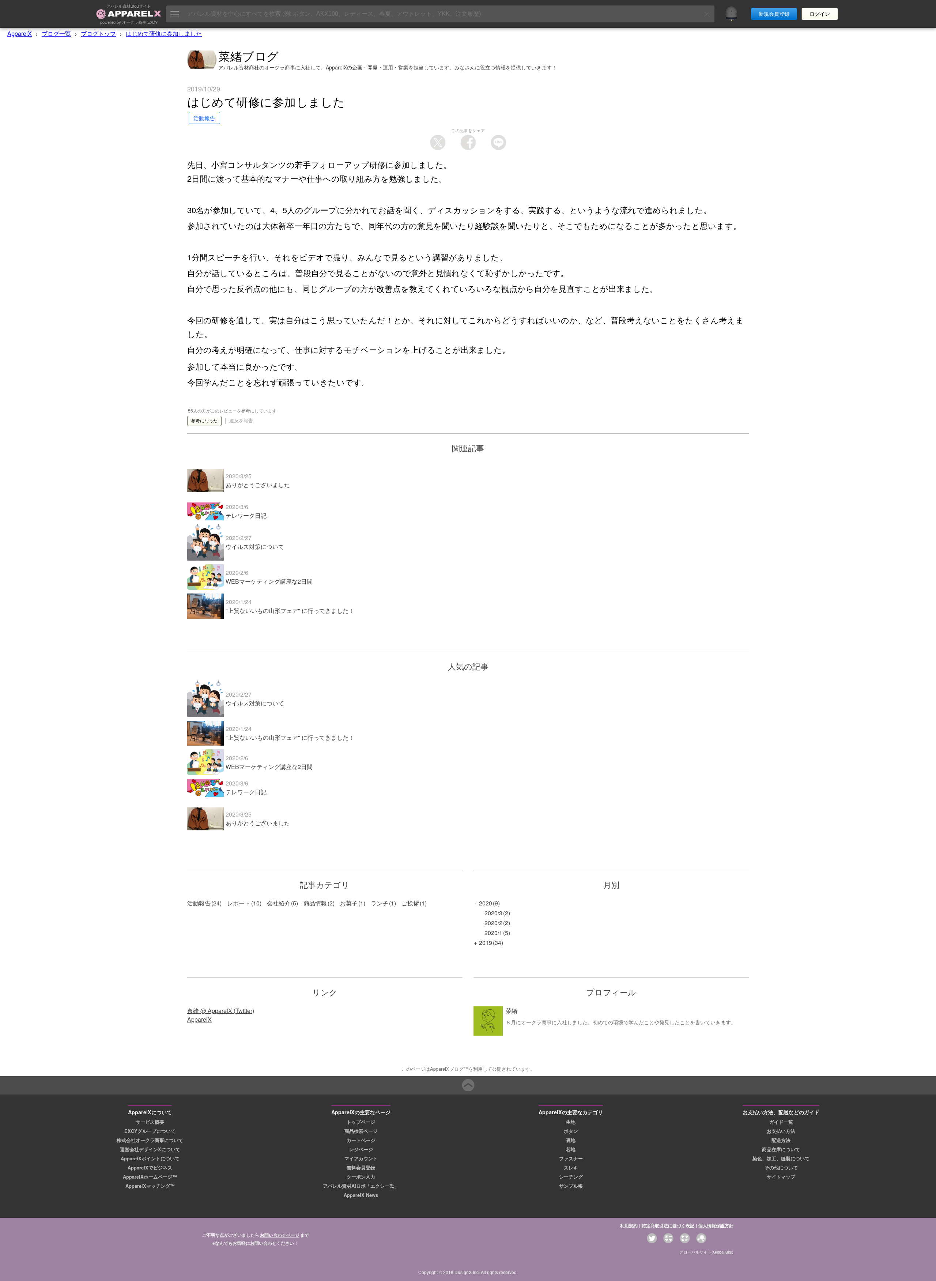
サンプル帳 (571, 1186)
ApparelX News (361, 1195)
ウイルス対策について (255, 546)
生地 (570, 1122)
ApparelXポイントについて (150, 1158)
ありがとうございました (258, 485)
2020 (485, 903)
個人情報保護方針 (715, 1225)
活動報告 (199, 903)
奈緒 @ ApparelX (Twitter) (220, 1010)
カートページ (361, 1140)
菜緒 (511, 1010)
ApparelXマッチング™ (150, 1186)
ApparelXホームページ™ (150, 1176)
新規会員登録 (774, 14)
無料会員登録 (361, 1167)
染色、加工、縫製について (780, 1158)
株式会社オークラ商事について (150, 1140)
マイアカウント (361, 1158)
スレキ (571, 1167)
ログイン (819, 14)
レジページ (361, 1149)
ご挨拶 (410, 903)
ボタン (571, 1131)
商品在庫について (781, 1149)
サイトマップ (781, 1176)
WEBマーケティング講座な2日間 (269, 581)
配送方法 (780, 1140)
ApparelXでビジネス (150, 1167)
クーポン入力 (361, 1176)
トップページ (361, 1122)
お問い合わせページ (279, 1235)
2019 (485, 942)
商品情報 (315, 903)
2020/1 (493, 932)
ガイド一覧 (781, 1122)
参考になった (204, 420)
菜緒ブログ (248, 55)
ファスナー (571, 1158)
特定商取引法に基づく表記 (668, 1225)
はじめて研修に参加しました (164, 33)
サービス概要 (150, 1122)
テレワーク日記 (246, 515)
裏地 (570, 1140)
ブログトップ (98, 33)
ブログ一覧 (56, 33)
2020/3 (493, 913)
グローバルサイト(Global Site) (706, 1252)
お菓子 (349, 903)
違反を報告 (241, 420)
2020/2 (493, 923)
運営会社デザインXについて (150, 1149)
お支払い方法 (781, 1131)
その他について (781, 1167)
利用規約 (629, 1225)
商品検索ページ (361, 1131)
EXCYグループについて (150, 1131)
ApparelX (19, 33)
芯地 (570, 1149)
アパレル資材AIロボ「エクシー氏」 (361, 1186)
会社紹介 (278, 903)
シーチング (571, 1176)
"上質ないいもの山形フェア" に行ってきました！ (290, 610)
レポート (238, 903)
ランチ (379, 903)
